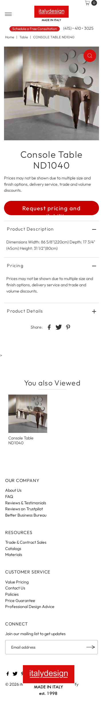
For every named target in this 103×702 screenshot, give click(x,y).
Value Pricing (17, 582)
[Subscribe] (91, 647)
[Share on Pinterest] (68, 327)
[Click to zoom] (90, 55)
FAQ (9, 496)
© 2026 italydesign (22, 684)
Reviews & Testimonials (25, 502)
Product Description (30, 229)
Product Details (25, 311)
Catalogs (13, 548)
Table (23, 37)
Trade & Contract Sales (25, 542)
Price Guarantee (20, 600)
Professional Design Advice (29, 606)
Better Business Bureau (25, 515)
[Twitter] (15, 674)
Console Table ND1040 (20, 440)
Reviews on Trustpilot (24, 508)
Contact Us (15, 588)
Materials (13, 554)
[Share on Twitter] (58, 327)
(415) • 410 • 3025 (78, 28)
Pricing (15, 265)
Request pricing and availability (51, 210)
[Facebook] (8, 674)
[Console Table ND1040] (27, 414)
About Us (13, 490)
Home (9, 37)
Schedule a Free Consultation (34, 29)
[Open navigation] (8, 14)
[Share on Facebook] (49, 327)
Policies (12, 594)
